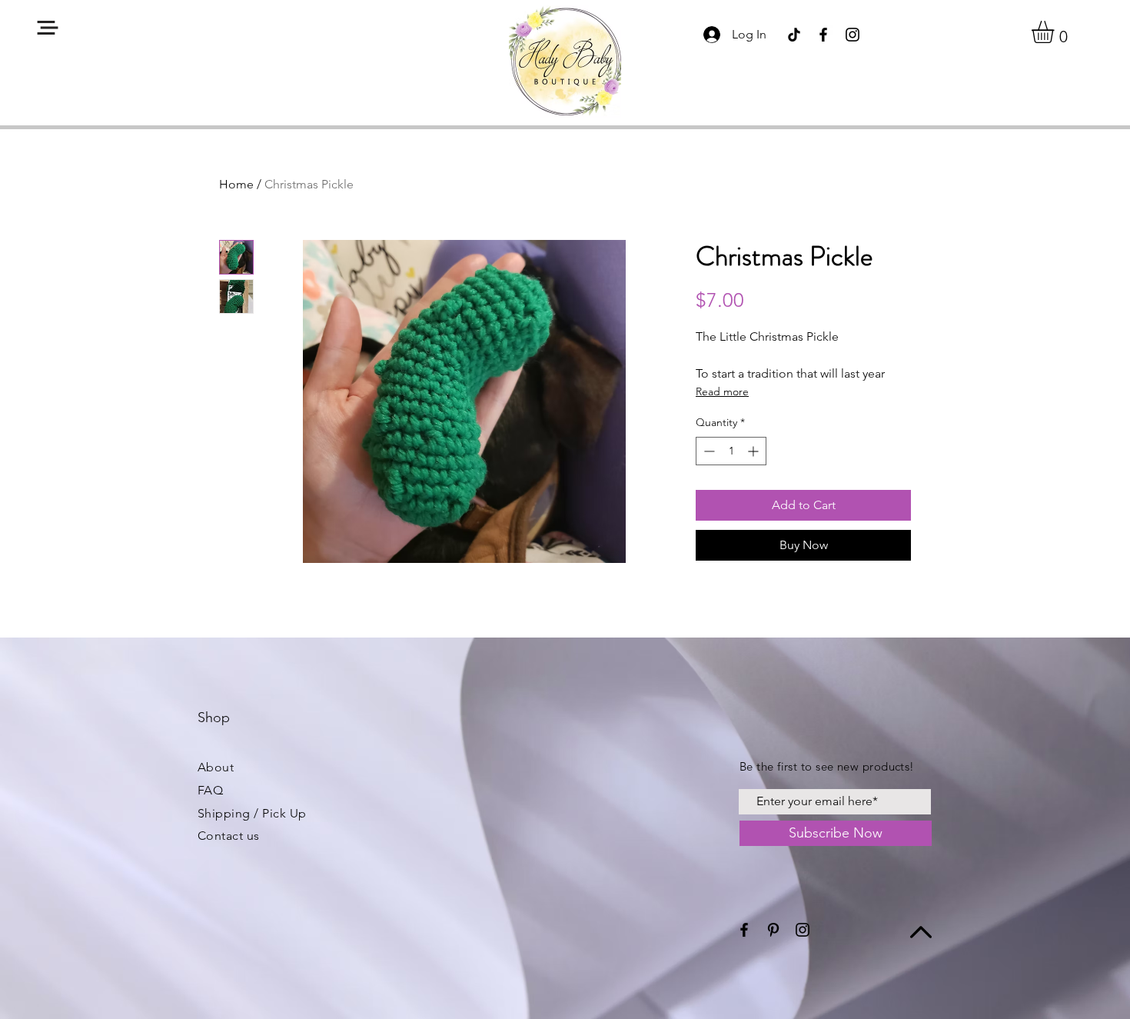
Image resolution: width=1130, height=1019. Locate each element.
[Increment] (754, 451)
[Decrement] (707, 451)
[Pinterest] (773, 930)
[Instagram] (852, 34)
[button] (47, 28)
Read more (722, 391)
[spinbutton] (731, 451)
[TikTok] (794, 34)
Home (236, 184)
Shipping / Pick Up (252, 813)
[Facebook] (823, 34)
